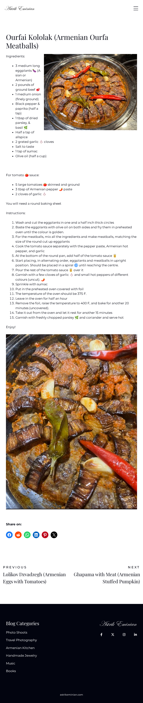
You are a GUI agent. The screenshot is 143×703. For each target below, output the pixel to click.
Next (134, 567)
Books (11, 671)
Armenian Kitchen (20, 648)
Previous (15, 567)
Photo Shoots (16, 632)
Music (10, 663)
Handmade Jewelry (21, 655)
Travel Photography (21, 640)
